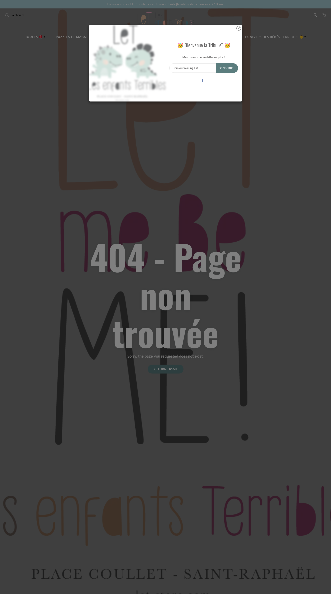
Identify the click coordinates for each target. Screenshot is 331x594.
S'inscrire (227, 68)
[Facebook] (202, 80)
